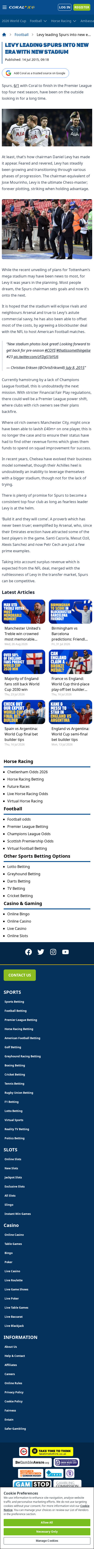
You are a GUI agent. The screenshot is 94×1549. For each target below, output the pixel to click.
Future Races (18, 786)
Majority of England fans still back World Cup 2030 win (22, 684)
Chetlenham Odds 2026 (27, 771)
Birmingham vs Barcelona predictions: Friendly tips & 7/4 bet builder (70, 634)
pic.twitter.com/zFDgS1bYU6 (36, 356)
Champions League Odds (29, 833)
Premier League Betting (27, 826)
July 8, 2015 (75, 367)
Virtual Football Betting (27, 848)
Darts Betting (18, 881)
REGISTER (81, 7)
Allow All (47, 1522)
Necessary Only (47, 1532)
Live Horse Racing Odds (27, 793)
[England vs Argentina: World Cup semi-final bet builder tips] (70, 712)
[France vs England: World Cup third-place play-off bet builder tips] (70, 662)
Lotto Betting (18, 866)
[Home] (4, 34)
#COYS (50, 350)
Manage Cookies (47, 1541)
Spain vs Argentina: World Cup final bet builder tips (21, 734)
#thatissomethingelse (73, 350)
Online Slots (17, 935)
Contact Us (19, 975)
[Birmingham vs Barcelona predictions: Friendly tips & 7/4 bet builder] (70, 612)
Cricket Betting (20, 895)
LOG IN (64, 7)
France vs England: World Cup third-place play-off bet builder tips (70, 684)
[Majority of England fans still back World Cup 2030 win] (23, 662)
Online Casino (19, 921)
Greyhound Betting (23, 873)
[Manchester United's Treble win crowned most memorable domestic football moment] (23, 612)
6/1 (16, 85)
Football (22, 34)
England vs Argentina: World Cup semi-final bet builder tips (70, 734)
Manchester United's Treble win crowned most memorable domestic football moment (23, 634)
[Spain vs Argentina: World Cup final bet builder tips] (23, 712)
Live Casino (16, 928)
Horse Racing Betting (25, 779)
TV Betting (16, 888)
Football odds (19, 819)
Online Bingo (18, 913)
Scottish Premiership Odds (30, 841)
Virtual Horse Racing (25, 801)
